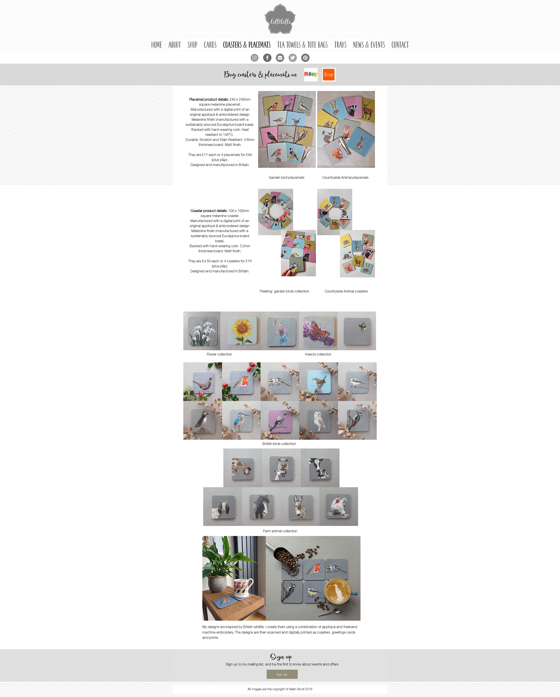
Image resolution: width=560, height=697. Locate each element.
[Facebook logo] (267, 58)
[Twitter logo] (293, 58)
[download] (311, 74)
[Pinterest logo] (305, 58)
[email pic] (280, 58)
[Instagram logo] (254, 58)
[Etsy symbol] (329, 74)
